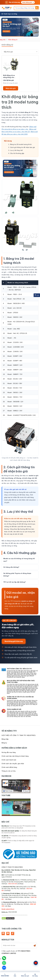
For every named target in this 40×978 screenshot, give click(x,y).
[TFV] (7, 8)
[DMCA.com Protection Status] (8, 918)
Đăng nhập (5, 739)
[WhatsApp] (4, 963)
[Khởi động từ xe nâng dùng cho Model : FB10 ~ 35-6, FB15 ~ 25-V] (10, 64)
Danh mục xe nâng (10, 14)
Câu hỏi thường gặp (17, 153)
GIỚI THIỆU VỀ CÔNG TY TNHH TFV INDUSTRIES (19, 735)
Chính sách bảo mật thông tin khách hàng (15, 756)
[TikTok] (12, 933)
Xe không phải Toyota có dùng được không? (17, 574)
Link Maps (20, 883)
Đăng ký (4, 743)
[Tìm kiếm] (37, 7)
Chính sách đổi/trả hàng (9, 767)
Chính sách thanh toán (9, 760)
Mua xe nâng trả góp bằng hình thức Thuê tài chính (21, 681)
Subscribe (34, 945)
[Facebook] (3, 933)
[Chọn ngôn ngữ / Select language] (36, 963)
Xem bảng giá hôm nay (13, 641)
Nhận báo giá (11, 88)
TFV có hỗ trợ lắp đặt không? (14, 582)
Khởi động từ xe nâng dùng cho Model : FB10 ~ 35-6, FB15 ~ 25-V (10, 76)
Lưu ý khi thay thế (16, 150)
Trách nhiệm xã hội (14, 709)
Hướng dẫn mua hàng (9, 752)
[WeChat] (4, 958)
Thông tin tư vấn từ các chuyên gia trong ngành (20, 697)
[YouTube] (7, 933)
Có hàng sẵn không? (11, 567)
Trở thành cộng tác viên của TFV (19, 668)
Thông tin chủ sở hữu (9, 771)
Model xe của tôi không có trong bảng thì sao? (19, 560)
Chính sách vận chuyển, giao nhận (13, 763)
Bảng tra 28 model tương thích (21, 144)
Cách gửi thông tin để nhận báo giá (22, 147)
